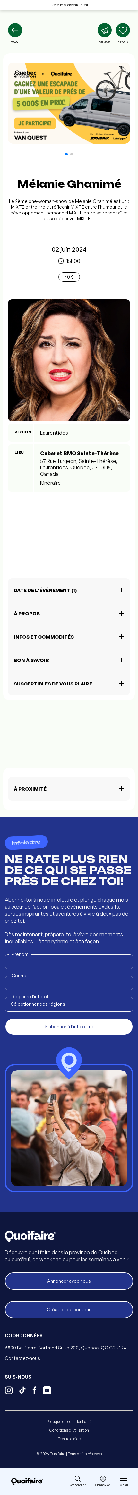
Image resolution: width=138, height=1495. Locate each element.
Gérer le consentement (69, 5)
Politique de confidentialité (69, 1421)
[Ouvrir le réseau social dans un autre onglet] (9, 1391)
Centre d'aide (69, 1438)
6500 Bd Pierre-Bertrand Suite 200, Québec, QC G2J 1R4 (65, 1347)
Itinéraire (50, 483)
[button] (66, 154)
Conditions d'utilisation (69, 1430)
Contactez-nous (22, 1358)
